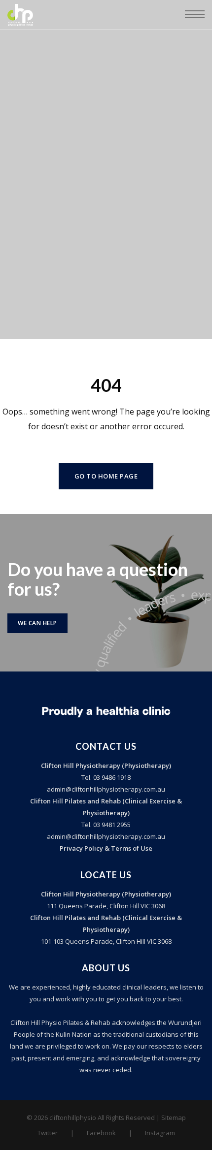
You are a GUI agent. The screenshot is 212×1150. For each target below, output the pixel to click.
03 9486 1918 (111, 777)
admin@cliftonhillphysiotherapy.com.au (106, 789)
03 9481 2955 (111, 824)
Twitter (47, 1132)
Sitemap (173, 1117)
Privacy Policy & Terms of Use (106, 848)
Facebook (101, 1132)
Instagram (160, 1132)
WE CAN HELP (37, 623)
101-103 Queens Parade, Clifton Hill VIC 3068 (106, 941)
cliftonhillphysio (72, 1117)
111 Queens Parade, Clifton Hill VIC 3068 (106, 905)
